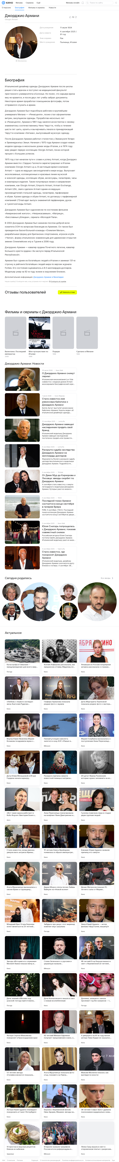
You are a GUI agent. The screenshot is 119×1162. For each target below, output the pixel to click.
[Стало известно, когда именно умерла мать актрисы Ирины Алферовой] (22, 842)
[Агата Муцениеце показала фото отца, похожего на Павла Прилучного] (59, 1064)
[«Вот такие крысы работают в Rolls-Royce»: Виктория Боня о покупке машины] (22, 805)
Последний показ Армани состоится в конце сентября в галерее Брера (58, 504)
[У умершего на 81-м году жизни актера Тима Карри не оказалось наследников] (96, 1027)
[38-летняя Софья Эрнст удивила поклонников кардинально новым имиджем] (96, 1101)
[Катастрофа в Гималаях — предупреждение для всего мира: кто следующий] (22, 656)
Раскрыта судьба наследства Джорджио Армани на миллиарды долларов (58, 453)
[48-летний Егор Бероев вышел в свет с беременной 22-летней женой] (96, 953)
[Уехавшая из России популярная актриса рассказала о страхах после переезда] (96, 656)
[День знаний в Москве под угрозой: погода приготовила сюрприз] (22, 990)
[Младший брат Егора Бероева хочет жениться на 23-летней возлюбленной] (22, 916)
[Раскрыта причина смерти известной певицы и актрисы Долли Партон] (59, 768)
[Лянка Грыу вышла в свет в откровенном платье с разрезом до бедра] (96, 1139)
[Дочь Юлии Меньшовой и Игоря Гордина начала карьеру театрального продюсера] (22, 768)
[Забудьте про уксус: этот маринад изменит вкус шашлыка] (59, 916)
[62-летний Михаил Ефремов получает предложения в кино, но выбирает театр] (59, 1027)
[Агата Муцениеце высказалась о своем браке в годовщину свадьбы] (22, 879)
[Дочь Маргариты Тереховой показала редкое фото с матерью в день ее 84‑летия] (96, 693)
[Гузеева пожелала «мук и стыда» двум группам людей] (96, 805)
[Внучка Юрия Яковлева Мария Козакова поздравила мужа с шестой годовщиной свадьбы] (22, 731)
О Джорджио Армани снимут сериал (58, 375)
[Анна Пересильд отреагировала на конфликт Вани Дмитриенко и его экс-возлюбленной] (59, 805)
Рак (61, 38)
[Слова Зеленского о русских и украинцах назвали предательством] (59, 953)
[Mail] (3, 3)
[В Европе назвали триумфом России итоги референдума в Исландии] (59, 1139)
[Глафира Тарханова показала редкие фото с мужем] (59, 693)
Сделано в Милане (85, 352)
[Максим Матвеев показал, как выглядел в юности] (96, 1064)
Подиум (56, 352)
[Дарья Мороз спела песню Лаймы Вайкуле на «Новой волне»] (59, 879)
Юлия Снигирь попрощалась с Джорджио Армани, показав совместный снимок (59, 529)
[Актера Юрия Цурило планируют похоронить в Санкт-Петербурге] (22, 1101)
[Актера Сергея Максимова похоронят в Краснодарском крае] (22, 1027)
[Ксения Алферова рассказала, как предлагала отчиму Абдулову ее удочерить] (59, 656)
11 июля (63, 27)
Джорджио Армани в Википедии (48, 277)
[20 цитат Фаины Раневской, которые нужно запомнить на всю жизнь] (96, 768)
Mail (3, 1160)
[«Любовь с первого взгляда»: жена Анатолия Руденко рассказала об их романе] (22, 693)
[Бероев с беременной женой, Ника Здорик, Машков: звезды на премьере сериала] (59, 1101)
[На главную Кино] (9, 3)
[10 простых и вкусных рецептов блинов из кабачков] (22, 1139)
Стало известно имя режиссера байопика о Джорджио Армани (55, 402)
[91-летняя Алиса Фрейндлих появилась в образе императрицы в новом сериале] (59, 842)
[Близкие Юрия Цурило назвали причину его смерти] (96, 842)
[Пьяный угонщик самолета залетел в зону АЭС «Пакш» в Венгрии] (59, 731)
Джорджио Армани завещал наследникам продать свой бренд (58, 427)
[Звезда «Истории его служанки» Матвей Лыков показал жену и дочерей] (22, 953)
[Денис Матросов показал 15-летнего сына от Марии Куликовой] (96, 879)
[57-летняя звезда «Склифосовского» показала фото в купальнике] (22, 1064)
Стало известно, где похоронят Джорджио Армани (54, 555)
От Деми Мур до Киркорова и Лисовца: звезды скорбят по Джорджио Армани (59, 478)
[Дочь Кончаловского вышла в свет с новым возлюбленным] (59, 990)
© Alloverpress (21, 61)
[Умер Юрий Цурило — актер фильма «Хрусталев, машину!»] (96, 916)
